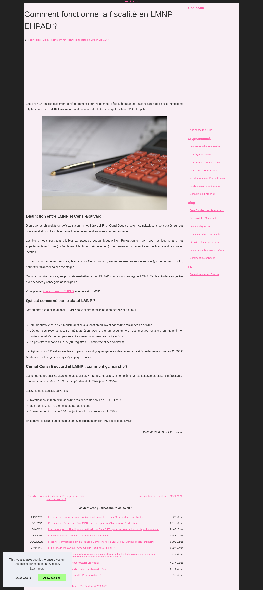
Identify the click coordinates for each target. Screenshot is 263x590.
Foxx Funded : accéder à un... (207, 210)
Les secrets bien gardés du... (206, 234)
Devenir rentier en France (204, 274)
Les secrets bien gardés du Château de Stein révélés (78, 535)
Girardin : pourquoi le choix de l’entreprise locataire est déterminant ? (56, 498)
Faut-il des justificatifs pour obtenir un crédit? (73, 562)
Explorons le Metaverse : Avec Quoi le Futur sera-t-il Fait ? (81, 548)
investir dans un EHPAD (58, 291)
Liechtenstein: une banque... (206, 186)
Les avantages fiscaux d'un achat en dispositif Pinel (77, 569)
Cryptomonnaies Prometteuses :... (209, 177)
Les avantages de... (201, 226)
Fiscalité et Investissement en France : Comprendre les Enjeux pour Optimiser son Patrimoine (101, 541)
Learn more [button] (37, 568)
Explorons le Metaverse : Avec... (208, 250)
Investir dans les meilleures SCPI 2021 (160, 496)
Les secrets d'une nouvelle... (206, 146)
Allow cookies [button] (51, 577)
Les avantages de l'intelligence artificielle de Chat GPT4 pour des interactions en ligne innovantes (103, 529)
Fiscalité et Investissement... (206, 242)
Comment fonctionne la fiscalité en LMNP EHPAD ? (80, 39)
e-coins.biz (33, 39)
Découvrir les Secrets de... (205, 218)
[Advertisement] (104, 69)
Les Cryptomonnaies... (202, 154)
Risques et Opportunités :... (205, 170)
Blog (45, 39)
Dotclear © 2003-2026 (96, 586)
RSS (80, 586)
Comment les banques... (203, 257)
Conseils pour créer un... (204, 193)
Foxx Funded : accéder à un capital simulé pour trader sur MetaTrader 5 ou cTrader (95, 517)
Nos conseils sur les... (202, 129)
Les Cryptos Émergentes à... (206, 162)
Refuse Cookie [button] (22, 577)
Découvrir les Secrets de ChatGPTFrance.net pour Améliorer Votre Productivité (93, 523)
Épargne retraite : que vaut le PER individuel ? (74, 575)
